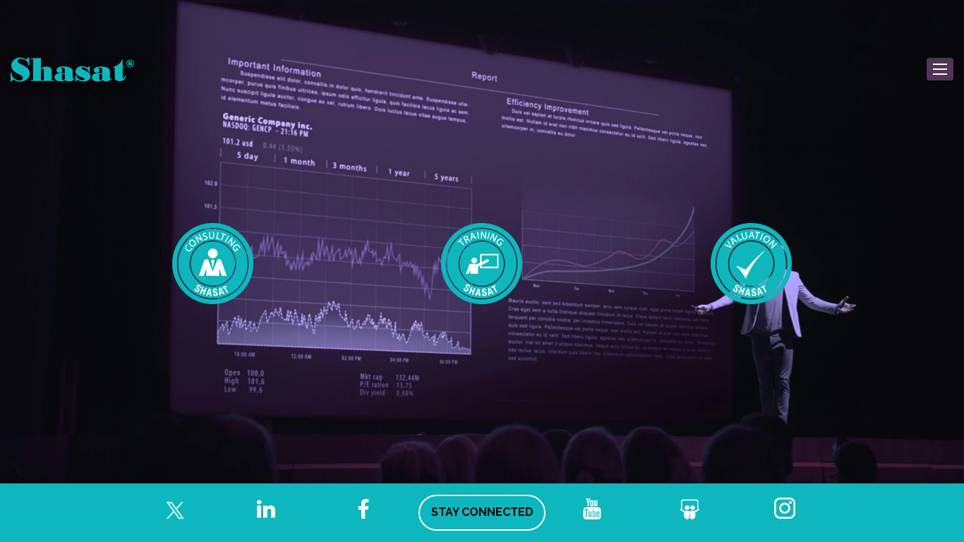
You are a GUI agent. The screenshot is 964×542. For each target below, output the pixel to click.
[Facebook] (363, 509)
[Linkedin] (266, 509)
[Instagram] (787, 509)
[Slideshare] (689, 509)
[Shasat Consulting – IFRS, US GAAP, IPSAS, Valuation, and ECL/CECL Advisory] (213, 263)
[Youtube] (592, 509)
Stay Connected (482, 512)
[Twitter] (168, 509)
